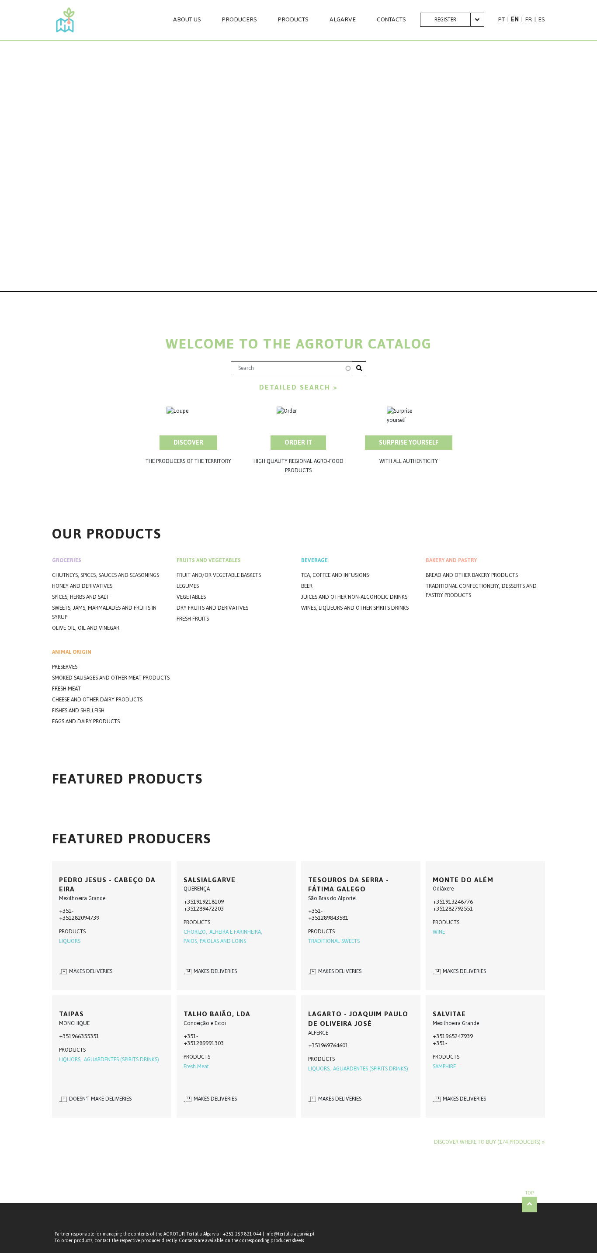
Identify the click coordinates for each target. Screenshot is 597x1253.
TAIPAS (71, 1014)
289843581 (334, 918)
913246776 (459, 902)
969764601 (334, 1045)
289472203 (210, 909)
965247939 (459, 1036)
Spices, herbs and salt (80, 597)
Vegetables (191, 597)
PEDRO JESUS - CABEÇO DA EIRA (107, 884)
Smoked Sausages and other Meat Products (111, 678)
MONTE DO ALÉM (463, 880)
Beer (306, 586)
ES (541, 19)
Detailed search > (298, 387)
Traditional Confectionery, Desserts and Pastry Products (481, 591)
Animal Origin (71, 652)
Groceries (66, 560)
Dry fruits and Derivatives (212, 608)
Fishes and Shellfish (78, 710)
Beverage (314, 560)
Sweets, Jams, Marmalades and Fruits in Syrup (104, 613)
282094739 (85, 918)
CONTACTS (391, 19)
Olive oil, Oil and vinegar (85, 628)
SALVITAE (449, 1014)
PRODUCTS (293, 19)
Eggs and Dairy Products (86, 721)
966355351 (85, 1036)
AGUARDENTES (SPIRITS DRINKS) (121, 1059)
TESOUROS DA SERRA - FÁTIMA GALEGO (348, 884)
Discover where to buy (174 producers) (487, 1142)
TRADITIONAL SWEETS (334, 941)
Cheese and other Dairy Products (97, 699)
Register (445, 19)
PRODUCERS (239, 19)
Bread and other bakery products (472, 575)
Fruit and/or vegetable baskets (219, 575)
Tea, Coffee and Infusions (335, 575)
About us (187, 19)
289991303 (210, 1043)
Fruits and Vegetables (209, 560)
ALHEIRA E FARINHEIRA (235, 932)
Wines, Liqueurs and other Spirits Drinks (355, 608)
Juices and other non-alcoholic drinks (354, 597)
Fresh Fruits (193, 619)
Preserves (64, 667)
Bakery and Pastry (451, 560)
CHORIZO (195, 932)
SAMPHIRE (444, 1066)
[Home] (65, 19)
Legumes (188, 586)
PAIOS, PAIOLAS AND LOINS (215, 941)
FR (528, 19)
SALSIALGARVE (210, 880)
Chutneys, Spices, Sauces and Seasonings (105, 575)
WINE (439, 932)
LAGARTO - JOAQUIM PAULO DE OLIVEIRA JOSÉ (358, 1018)
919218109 (210, 902)
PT (501, 19)
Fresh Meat (66, 689)
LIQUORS (69, 941)
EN (515, 19)
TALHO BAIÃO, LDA (217, 1014)
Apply (359, 368)
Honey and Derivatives (82, 586)
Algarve (343, 19)
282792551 (459, 909)
